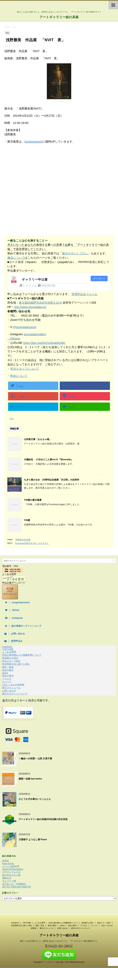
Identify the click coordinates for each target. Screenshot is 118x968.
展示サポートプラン (75, 253)
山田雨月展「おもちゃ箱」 (38, 439)
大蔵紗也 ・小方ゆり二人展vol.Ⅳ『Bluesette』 (48, 459)
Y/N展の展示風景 (33, 500)
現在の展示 (8, 675)
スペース (6, 681)
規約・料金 (8, 667)
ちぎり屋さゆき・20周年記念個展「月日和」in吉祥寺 (51, 479)
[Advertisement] (28, 169)
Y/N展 (27, 520)
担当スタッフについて (24, 368)
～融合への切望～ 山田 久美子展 (35, 758)
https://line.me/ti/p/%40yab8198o (44, 342)
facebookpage (33, 141)
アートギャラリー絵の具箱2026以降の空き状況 (43, 819)
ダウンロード (99, 278)
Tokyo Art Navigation (12, 869)
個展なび (6, 878)
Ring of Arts (8, 863)
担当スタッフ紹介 (11, 661)
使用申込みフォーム (84, 294)
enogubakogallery (35, 334)
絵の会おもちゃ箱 (11, 875)
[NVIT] (59, 98)
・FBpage (13, 338)
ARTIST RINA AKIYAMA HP (16, 887)
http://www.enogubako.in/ (30, 307)
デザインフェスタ (11, 872)
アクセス (6, 678)
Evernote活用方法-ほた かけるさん (32, 543)
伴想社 (5, 860)
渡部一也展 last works (30, 779)
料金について (18, 375)
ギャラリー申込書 (35, 279)
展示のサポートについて (14, 694)
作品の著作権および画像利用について (21, 655)
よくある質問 (9, 652)
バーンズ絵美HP (10, 866)
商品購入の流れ (10, 658)
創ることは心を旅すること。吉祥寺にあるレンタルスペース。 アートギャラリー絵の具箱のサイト (59, 941)
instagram (7, 646)
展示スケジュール (11, 687)
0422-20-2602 (60, 946)
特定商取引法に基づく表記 (16, 664)
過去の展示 (8, 670)
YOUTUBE (8, 649)
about (5, 673)
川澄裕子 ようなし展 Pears (33, 839)
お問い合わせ (9, 691)
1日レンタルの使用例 (13, 684)
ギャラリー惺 (9, 881)
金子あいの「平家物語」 (14, 884)
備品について (16, 257)
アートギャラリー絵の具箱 (59, 17)
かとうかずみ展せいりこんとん (35, 799)
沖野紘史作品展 (22, 539)
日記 (12, 419)
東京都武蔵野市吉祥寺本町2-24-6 (40, 302)
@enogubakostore (24, 327)
